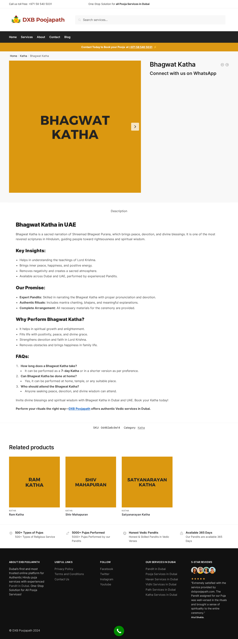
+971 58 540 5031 (40, 3)
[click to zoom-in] (75, 127)
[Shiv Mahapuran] (227, 65)
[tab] (119, 211)
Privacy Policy (64, 569)
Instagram (106, 579)
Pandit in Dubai (19, 586)
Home (13, 55)
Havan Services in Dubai (162, 579)
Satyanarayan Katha (136, 514)
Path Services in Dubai (161, 589)
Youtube (105, 584)
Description (119, 211)
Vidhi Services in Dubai (161, 584)
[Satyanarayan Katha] (222, 65)
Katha (23, 55)
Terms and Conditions (69, 574)
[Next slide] (135, 127)
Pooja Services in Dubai (161, 574)
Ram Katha (16, 514)
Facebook (106, 569)
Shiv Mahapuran (76, 514)
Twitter (104, 574)
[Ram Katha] (34, 482)
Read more (34, 520)
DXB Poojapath (79, 409)
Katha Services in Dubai (161, 594)
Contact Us (62, 579)
